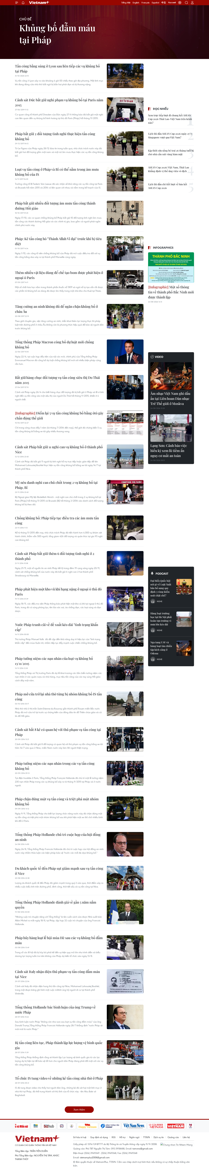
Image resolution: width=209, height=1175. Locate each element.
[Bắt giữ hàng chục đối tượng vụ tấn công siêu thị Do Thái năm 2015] (125, 387)
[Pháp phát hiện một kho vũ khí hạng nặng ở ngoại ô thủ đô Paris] (125, 599)
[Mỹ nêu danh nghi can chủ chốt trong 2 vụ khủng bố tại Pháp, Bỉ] (125, 492)
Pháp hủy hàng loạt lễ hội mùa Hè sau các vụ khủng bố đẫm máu (59, 940)
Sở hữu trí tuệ (79, 1137)
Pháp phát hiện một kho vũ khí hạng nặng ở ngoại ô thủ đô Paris (58, 591)
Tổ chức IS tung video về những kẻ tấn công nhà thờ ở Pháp (59, 1078)
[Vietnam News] (134, 1126)
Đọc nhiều (160, 109)
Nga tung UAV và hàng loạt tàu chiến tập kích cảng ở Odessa (161, 648)
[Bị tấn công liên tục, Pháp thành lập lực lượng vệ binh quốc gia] (125, 1052)
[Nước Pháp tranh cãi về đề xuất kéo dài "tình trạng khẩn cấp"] (125, 634)
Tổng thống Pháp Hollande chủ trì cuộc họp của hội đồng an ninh (58, 837)
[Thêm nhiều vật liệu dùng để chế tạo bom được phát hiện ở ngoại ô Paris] (125, 282)
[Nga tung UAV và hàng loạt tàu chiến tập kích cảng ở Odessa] (184, 648)
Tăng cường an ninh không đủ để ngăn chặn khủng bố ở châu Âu (56, 309)
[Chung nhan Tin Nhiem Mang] (177, 1144)
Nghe (159, 601)
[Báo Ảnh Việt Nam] (176, 1126)
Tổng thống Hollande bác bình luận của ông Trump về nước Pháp (55, 1009)
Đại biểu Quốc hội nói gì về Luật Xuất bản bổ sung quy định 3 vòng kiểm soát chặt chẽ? (160, 588)
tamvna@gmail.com (142, 1148)
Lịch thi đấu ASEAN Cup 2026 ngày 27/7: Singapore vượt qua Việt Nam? (170, 135)
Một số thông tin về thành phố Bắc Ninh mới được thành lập (171, 292)
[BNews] (36, 1126)
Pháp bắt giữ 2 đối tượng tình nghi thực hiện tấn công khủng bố (55, 136)
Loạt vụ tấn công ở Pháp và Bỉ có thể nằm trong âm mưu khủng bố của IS (57, 172)
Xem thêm (79, 1109)
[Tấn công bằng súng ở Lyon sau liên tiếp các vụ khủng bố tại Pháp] (125, 76)
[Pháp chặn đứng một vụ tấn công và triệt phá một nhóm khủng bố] (125, 808)
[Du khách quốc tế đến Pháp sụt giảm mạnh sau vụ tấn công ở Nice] (125, 878)
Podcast (162, 573)
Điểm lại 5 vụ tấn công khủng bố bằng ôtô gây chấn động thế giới (59, 415)
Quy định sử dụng (99, 1137)
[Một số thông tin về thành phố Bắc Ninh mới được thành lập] (171, 267)
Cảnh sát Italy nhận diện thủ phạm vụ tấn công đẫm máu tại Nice (57, 974)
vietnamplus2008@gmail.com (95, 1157)
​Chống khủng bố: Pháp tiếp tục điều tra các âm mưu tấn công (57, 520)
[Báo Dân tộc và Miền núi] (18, 1126)
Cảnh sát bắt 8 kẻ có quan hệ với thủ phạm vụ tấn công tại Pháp (58, 732)
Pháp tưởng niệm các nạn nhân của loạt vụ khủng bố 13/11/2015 (54, 661)
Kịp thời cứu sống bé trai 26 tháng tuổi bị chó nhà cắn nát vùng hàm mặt (171, 152)
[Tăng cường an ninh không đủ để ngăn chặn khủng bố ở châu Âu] (125, 316)
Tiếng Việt (125, 2)
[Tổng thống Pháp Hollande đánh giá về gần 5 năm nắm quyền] (125, 912)
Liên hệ (186, 1137)
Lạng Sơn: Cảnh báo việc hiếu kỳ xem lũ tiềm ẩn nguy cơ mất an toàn (168, 450)
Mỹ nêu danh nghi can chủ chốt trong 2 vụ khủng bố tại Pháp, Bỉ (56, 485)
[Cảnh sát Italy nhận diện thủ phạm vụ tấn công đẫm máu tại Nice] (125, 981)
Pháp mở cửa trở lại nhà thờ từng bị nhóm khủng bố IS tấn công (58, 696)
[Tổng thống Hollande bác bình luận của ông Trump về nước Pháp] (125, 1017)
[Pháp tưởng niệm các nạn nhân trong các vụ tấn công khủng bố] (125, 773)
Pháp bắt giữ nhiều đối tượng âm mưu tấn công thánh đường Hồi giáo (55, 205)
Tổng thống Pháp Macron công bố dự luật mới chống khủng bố (54, 344)
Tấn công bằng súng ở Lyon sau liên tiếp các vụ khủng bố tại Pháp (57, 68)
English (136, 2)
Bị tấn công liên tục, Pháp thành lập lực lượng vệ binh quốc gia (59, 1045)
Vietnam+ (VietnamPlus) (39, 2)
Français (145, 2)
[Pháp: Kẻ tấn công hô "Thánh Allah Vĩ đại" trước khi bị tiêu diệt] (125, 248)
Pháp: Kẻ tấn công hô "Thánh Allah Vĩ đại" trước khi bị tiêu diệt (58, 241)
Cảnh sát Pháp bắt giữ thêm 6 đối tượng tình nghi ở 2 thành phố (54, 556)
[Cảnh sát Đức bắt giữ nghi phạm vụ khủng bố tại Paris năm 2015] (125, 109)
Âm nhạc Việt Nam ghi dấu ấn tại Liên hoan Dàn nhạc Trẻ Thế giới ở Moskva (170, 398)
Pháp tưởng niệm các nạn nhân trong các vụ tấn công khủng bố (55, 766)
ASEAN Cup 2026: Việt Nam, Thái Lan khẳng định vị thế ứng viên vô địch (168, 169)
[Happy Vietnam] (87, 1126)
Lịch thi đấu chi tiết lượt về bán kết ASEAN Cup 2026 (167, 186)
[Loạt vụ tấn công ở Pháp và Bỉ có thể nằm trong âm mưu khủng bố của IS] (125, 179)
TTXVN (146, 1137)
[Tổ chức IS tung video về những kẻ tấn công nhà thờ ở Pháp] (125, 1088)
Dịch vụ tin (159, 1137)
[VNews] (190, 1126)
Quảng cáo (173, 1137)
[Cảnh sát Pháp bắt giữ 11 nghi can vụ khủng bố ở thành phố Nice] (125, 456)
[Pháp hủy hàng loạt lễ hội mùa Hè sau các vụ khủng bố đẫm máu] (125, 947)
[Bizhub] (49, 1126)
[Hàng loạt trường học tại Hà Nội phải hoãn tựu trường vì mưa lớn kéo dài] (184, 619)
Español (155, 2)
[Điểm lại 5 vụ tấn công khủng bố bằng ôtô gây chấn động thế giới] (125, 423)
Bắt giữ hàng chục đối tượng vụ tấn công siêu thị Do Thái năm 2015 (57, 380)
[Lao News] (61, 1126)
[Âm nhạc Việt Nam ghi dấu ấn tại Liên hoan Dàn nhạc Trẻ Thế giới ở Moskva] (171, 376)
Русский (172, 3)
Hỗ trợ (122, 1137)
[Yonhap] (110, 1126)
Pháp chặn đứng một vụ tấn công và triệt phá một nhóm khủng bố (57, 801)
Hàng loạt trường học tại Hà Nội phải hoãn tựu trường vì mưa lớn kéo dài (161, 619)
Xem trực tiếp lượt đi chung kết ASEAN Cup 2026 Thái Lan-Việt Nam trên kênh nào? (170, 119)
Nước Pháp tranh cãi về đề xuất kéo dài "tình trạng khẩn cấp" (56, 627)
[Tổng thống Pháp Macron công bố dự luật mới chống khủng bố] (125, 351)
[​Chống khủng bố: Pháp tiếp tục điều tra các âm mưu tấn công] (125, 527)
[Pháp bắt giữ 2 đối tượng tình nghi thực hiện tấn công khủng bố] (125, 143)
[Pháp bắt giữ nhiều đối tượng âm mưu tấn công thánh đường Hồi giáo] (125, 213)
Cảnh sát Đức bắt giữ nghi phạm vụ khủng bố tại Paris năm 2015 (59, 102)
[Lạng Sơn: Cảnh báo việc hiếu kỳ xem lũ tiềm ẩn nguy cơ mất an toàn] (171, 428)
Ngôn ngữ (134, 1137)
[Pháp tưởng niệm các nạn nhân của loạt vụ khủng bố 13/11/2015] (125, 668)
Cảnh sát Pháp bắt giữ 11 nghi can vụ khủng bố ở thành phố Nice (59, 449)
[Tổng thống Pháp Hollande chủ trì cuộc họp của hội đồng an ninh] (125, 844)
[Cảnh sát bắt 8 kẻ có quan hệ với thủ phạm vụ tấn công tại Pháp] (125, 739)
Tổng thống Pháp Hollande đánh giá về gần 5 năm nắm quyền (55, 905)
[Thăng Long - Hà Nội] (179, 2)
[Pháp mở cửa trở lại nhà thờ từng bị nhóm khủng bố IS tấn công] (125, 704)
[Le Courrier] (156, 1126)
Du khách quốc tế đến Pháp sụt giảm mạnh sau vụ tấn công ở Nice (59, 871)
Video (159, 357)
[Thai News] (71, 1126)
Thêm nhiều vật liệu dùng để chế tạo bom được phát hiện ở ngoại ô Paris (59, 275)
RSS (114, 1137)
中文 (163, 2)
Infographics (163, 247)
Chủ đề (25, 19)
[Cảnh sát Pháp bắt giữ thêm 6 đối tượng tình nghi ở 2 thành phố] (125, 563)
